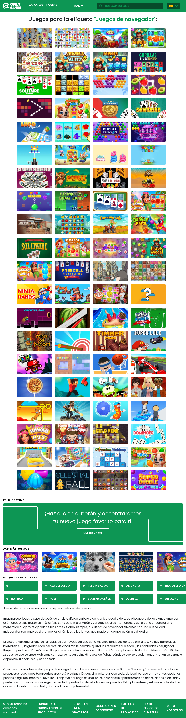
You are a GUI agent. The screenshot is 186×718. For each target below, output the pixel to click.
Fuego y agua (98, 586)
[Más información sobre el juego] (47, 45)
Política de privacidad (130, 708)
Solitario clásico (101, 599)
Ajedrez (132, 599)
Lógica (51, 5)
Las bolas (35, 5)
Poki (53, 599)
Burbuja (17, 599)
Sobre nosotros (174, 708)
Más (77, 6)
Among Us (133, 586)
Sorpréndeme (93, 533)
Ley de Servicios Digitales (151, 708)
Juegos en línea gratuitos (80, 708)
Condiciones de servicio (106, 708)
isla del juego (60, 586)
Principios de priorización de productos (49, 708)
